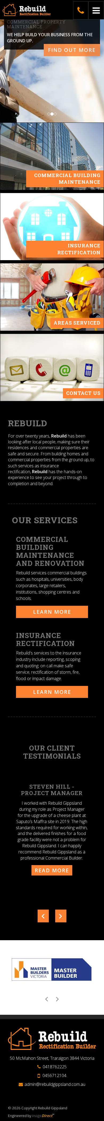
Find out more (72, 50)
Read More (52, 870)
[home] (52, 1038)
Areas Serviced (77, 323)
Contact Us (83, 393)
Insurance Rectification (79, 249)
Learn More (52, 611)
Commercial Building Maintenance (67, 178)
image (42, 1115)
